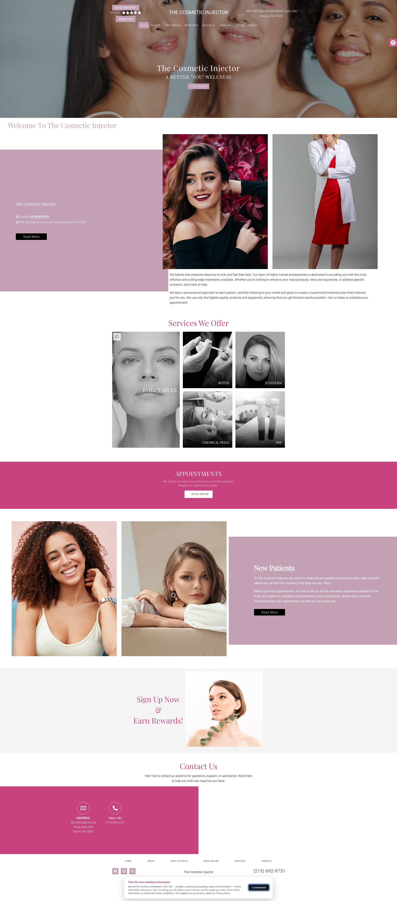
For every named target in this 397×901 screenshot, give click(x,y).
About (154, 25)
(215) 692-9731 (125, 7)
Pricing (240, 25)
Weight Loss (125, 19)
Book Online (191, 25)
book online (200, 494)
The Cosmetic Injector (198, 12)
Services (207, 25)
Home (143, 25)
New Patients (173, 25)
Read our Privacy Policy (218, 893)
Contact (252, 25)
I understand (259, 887)
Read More (31, 237)
